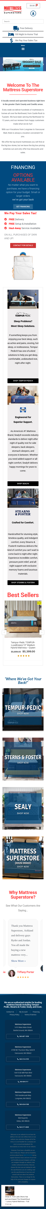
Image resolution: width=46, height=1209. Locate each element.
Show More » (18, 961)
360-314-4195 (27, 1155)
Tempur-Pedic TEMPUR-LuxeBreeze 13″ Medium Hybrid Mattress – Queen (23, 645)
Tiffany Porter (25, 972)
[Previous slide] (4, 632)
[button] (23, 48)
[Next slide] (41, 632)
